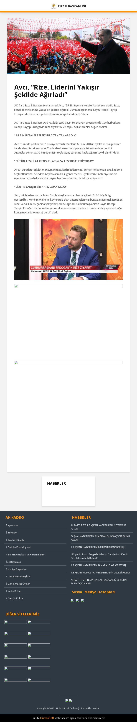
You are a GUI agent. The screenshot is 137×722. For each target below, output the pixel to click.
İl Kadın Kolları (13, 591)
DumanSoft (47, 718)
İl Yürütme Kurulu (15, 540)
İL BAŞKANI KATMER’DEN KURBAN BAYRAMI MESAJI (98, 547)
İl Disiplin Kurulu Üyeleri (18, 547)
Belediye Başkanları (16, 569)
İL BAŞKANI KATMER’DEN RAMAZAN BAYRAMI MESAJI (98, 565)
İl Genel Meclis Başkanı (18, 576)
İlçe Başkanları (13, 561)
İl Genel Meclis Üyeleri (18, 583)
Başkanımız (12, 525)
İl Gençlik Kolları (14, 598)
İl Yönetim (11, 532)
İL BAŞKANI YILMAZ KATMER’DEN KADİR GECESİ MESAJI (100, 572)
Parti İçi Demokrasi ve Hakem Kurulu (25, 554)
